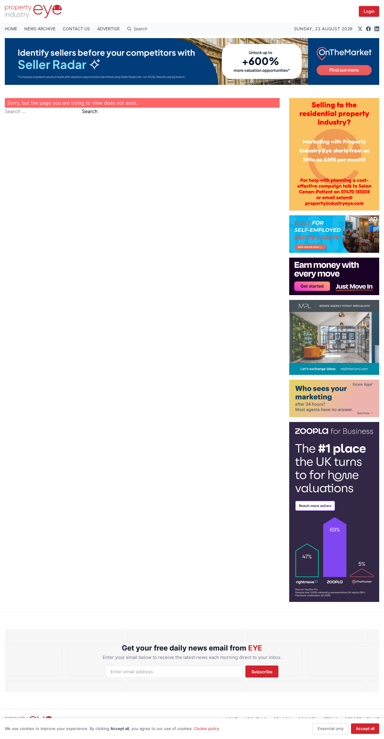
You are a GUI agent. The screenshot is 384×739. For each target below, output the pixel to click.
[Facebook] (368, 28)
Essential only (331, 728)
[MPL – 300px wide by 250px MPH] (334, 337)
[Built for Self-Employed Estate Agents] (334, 234)
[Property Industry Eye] (33, 11)
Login (369, 11)
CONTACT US (76, 28)
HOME (11, 28)
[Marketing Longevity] (334, 398)
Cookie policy (206, 728)
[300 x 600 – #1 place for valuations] (334, 512)
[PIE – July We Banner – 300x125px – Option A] (334, 276)
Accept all (365, 728)
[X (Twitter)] (360, 28)
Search (90, 111)
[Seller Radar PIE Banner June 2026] (192, 61)
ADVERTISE (108, 28)
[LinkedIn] (376, 28)
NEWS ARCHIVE (40, 28)
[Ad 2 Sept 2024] (334, 154)
